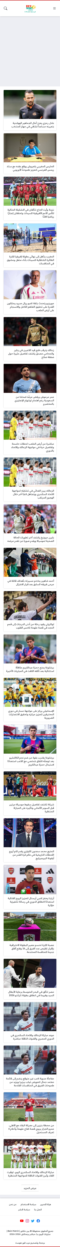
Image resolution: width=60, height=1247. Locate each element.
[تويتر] (32, 1221)
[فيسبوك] (38, 1221)
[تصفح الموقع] (54, 8)
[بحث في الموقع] (5, 8)
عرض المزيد (30, 1188)
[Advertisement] (30, 49)
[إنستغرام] (27, 1221)
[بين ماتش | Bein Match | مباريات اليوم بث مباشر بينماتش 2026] (30, 8)
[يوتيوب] (22, 1221)
